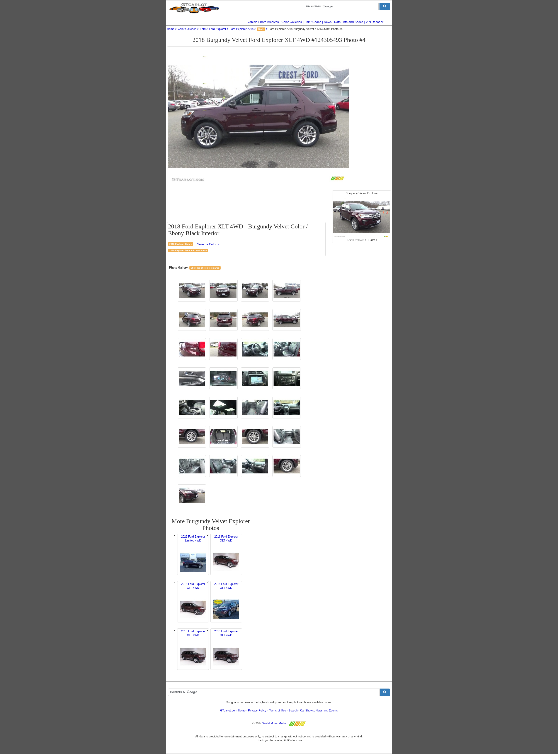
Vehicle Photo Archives (263, 22)
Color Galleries (291, 22)
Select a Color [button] (207, 244)
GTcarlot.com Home (232, 710)
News (328, 22)
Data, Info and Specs (348, 22)
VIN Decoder (374, 22)
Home (170, 29)
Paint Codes (313, 22)
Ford (203, 29)
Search (293, 710)
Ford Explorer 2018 (241, 29)
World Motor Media (274, 723)
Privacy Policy (257, 710)
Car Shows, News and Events (319, 710)
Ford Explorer (217, 29)
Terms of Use (277, 710)
